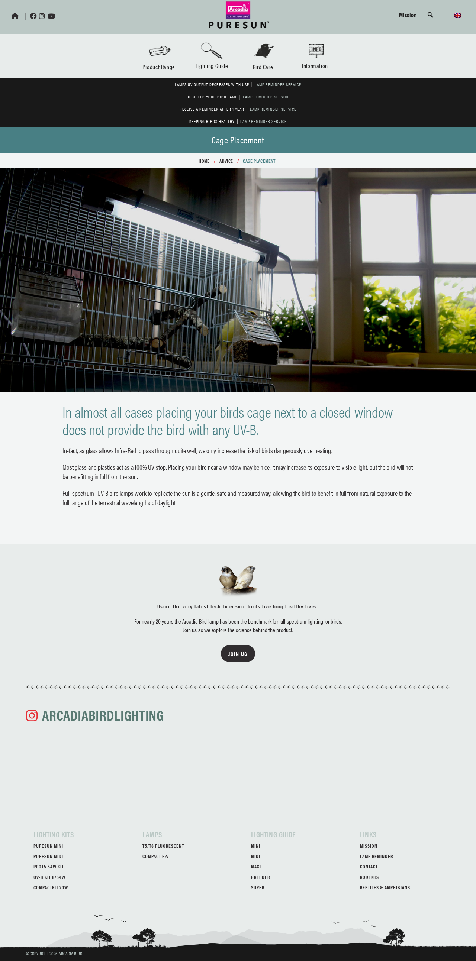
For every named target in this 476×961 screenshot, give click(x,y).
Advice (226, 160)
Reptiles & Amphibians (385, 887)
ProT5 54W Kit (48, 866)
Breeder (260, 876)
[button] (430, 14)
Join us (237, 653)
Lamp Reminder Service (278, 84)
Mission (408, 14)
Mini (255, 845)
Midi (255, 856)
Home (204, 160)
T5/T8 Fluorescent (163, 845)
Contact (369, 866)
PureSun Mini (48, 845)
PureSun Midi (48, 856)
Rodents (369, 876)
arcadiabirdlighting (103, 715)
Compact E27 (155, 856)
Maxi (256, 866)
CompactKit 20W (50, 887)
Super (257, 887)
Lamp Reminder (376, 856)
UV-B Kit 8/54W (49, 876)
